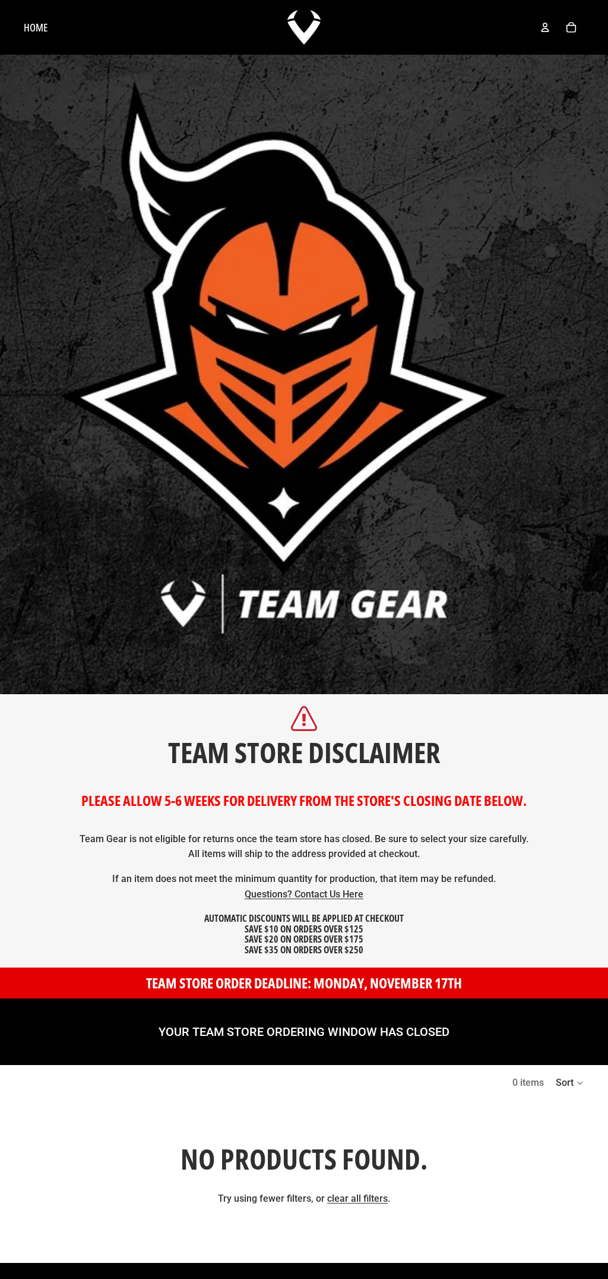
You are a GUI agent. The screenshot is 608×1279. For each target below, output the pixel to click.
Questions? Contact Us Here (304, 894)
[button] (570, 1083)
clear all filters (357, 1198)
